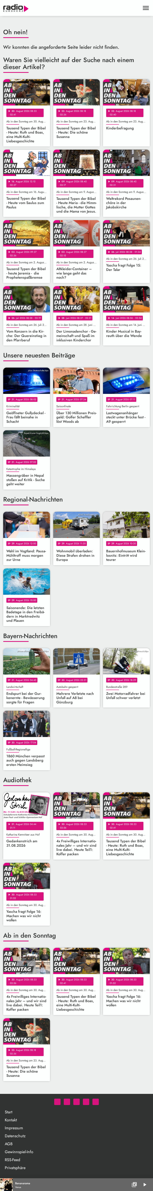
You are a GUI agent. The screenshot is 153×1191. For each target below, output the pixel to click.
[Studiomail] (86, 1102)
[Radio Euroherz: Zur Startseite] (71, 8)
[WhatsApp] (57, 1102)
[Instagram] (76, 1102)
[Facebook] (67, 1102)
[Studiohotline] (95, 1102)
